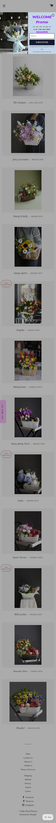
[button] (53, 15)
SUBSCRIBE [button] (42, 42)
